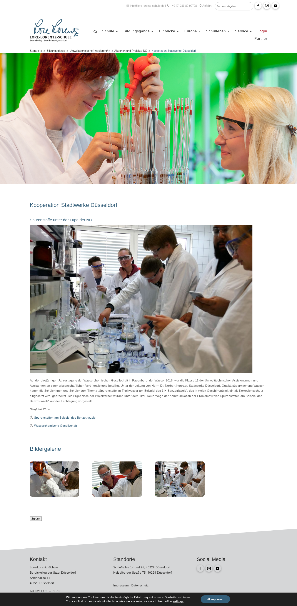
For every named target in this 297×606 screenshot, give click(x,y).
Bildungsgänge (136, 31)
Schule (108, 31)
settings (178, 601)
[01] (180, 495)
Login (262, 31)
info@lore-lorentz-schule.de (147, 5)
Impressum (121, 585)
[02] (117, 495)
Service (241, 31)
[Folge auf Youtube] (275, 5)
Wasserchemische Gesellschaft (55, 425)
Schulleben (216, 31)
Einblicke (167, 31)
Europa (190, 31)
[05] (54, 495)
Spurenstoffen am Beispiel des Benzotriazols (64, 417)
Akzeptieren (215, 599)
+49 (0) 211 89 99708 (183, 5)
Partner (260, 38)
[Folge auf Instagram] (266, 5)
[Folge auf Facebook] (258, 5)
